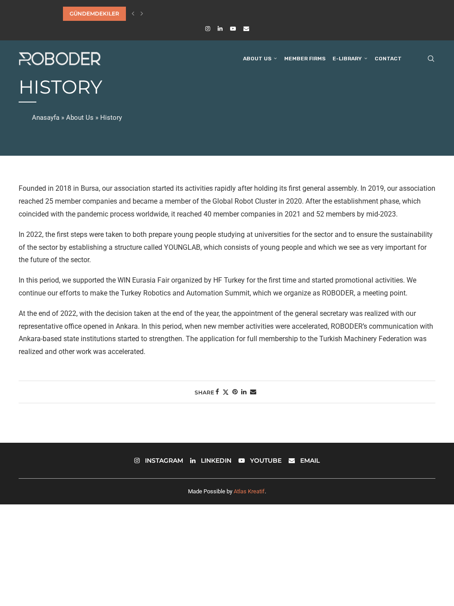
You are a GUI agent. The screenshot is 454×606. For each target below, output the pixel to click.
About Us (257, 58)
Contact (388, 58)
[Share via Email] (253, 391)
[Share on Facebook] (217, 391)
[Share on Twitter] (226, 392)
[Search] (431, 58)
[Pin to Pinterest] (235, 391)
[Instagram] (207, 28)
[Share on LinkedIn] (244, 391)
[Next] (141, 14)
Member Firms (304, 58)
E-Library (347, 58)
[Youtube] (233, 28)
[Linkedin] (220, 28)
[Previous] (133, 14)
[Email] (246, 28)
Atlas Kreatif (249, 491)
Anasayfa (45, 118)
